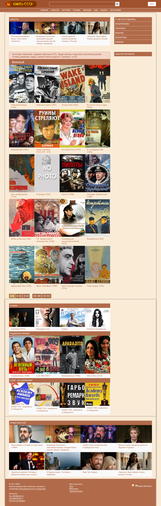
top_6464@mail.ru (16, 496)
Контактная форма (17, 501)
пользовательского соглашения (32, 489)
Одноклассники (76, 491)
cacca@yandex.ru (16, 498)
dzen (71, 486)
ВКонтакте (73, 489)
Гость (152, 4)
